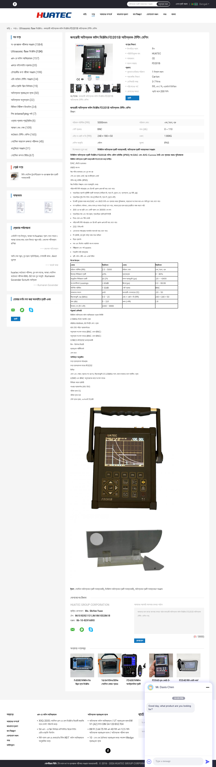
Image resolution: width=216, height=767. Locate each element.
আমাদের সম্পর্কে (106, 14)
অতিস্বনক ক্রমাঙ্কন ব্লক (22, 93)
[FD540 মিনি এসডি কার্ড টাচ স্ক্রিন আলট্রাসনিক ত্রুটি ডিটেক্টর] (188, 665)
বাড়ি (85, 14)
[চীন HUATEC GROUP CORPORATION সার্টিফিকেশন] (21, 207)
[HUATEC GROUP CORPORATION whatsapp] (24, 310)
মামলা (173, 14)
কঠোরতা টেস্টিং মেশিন (20, 134)
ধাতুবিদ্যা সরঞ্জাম (18, 148)
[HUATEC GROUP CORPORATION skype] (33, 310)
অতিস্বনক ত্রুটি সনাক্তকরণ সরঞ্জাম (149, 589)
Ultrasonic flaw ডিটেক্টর (30, 28)
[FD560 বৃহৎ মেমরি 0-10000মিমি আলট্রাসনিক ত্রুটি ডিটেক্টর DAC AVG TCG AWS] (161, 665)
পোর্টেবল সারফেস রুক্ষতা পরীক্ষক (24, 141)
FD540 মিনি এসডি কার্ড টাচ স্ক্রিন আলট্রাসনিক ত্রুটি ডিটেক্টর (188, 682)
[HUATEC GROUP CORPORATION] (54, 15)
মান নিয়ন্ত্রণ (137, 14)
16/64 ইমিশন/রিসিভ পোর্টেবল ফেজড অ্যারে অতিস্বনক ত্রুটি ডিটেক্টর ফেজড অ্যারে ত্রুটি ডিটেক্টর (109, 682)
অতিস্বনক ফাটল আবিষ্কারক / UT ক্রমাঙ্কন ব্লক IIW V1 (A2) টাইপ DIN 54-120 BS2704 (110, 722)
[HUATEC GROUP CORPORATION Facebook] (15, 4)
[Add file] (149, 761)
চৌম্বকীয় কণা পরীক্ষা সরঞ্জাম (23, 72)
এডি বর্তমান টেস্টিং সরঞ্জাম (22, 79)
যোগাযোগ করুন (152, 14)
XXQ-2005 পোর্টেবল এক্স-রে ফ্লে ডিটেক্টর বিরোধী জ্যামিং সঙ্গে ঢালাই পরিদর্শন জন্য (61, 722)
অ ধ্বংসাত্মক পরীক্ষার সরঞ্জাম (22, 44)
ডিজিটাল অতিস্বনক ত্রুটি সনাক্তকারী (119, 589)
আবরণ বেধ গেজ (18, 127)
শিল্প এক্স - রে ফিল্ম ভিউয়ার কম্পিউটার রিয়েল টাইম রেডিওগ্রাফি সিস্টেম (57, 731)
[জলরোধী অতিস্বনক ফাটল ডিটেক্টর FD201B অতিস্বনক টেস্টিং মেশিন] (94, 63)
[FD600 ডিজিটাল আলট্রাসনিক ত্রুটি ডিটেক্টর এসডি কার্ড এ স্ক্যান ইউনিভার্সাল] (133, 665)
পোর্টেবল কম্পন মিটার (20, 155)
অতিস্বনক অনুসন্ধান (20, 100)
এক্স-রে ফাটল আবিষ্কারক (21, 58)
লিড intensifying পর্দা (21, 113)
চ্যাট (129, 98)
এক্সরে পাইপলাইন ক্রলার (21, 65)
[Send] (207, 761)
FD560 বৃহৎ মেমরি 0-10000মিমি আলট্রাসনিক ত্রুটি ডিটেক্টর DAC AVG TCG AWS (161, 682)
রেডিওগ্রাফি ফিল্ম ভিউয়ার (21, 86)
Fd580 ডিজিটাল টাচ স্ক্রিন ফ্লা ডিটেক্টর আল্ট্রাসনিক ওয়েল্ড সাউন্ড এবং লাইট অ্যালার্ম (82, 682)
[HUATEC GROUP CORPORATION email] (15, 310)
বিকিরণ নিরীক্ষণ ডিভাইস (21, 106)
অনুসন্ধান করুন (163, 4)
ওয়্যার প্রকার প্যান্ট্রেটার (21, 120)
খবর (164, 14)
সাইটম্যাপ (11, 745)
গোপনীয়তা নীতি (51, 763)
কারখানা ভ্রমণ (122, 14)
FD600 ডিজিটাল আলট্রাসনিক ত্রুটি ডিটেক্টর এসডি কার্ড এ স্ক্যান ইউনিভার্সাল (134, 682)
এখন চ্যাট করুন (181, 4)
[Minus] (208, 687)
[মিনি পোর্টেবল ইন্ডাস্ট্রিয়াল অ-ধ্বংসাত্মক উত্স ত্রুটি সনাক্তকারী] (14, 176)
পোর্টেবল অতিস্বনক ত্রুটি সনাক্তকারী (89, 589)
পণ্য (93, 14)
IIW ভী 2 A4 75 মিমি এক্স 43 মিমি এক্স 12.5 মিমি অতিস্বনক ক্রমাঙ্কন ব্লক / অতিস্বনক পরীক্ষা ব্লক (109, 731)
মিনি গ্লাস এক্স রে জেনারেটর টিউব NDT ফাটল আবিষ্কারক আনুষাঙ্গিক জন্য (61, 739)
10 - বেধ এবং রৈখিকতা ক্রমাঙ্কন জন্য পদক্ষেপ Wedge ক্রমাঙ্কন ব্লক (111, 739)
